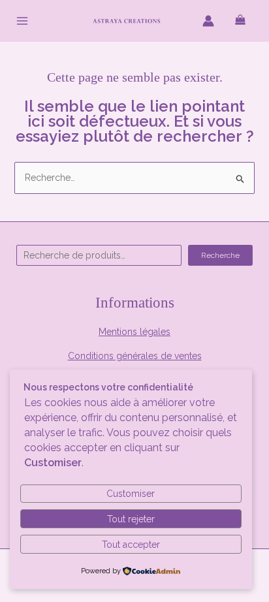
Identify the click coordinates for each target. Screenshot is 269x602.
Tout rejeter (131, 519)
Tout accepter (131, 544)
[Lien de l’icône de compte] (208, 21)
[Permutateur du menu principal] (22, 21)
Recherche (220, 255)
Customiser (130, 493)
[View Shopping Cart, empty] (240, 20)
